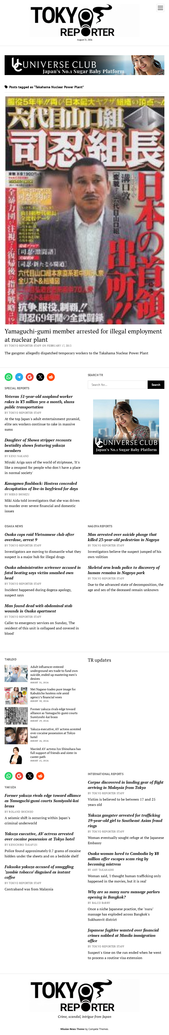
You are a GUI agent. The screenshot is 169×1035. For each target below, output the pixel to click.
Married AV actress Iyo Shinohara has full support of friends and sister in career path (55, 753)
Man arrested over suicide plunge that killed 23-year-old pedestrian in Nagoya (123, 537)
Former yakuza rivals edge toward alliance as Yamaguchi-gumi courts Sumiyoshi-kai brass (53, 713)
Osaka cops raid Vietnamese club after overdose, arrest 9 (39, 537)
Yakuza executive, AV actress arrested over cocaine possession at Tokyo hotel (55, 733)
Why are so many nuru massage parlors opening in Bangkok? (124, 894)
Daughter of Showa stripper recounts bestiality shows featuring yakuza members (38, 445)
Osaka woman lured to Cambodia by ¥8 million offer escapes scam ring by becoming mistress (123, 859)
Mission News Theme (72, 1029)
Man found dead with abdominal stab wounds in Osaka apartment (38, 608)
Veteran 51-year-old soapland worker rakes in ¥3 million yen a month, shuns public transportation (39, 402)
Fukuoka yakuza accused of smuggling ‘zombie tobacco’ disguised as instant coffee (39, 872)
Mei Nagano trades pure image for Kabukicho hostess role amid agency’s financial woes (53, 693)
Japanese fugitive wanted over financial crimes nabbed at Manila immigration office (123, 935)
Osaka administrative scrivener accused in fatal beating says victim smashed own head (43, 573)
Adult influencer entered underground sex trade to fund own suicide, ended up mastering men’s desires (54, 673)
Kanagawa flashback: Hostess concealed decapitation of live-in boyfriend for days (41, 486)
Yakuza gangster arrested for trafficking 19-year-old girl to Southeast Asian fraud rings (125, 820)
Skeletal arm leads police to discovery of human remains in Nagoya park (124, 570)
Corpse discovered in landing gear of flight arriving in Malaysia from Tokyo (125, 784)
